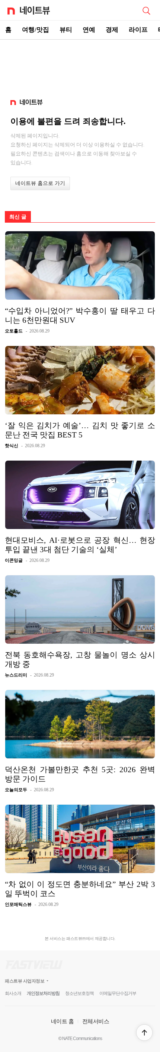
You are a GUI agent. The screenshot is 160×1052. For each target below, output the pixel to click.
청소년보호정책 (79, 993)
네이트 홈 (62, 1021)
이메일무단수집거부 (117, 993)
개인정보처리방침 (43, 993)
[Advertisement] (80, 65)
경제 (112, 29)
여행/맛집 (35, 29)
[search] (146, 10)
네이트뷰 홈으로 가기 (40, 183)
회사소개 (13, 993)
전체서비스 (95, 1021)
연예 (89, 29)
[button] (144, 1033)
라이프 (138, 29)
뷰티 (66, 29)
